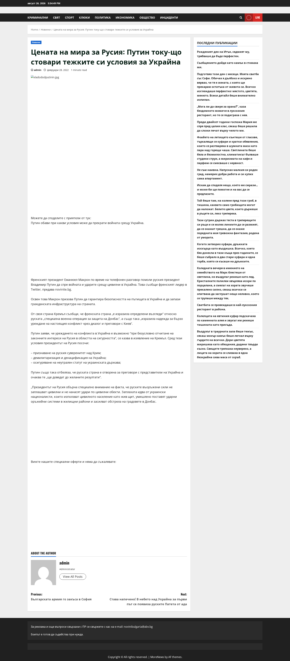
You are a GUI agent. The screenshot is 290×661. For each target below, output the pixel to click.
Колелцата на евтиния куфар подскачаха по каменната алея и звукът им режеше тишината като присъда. (226, 320)
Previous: (61, 596)
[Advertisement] (109, 187)
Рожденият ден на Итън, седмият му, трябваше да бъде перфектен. (223, 54)
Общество (147, 17)
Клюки (84, 17)
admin (37, 70)
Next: (148, 599)
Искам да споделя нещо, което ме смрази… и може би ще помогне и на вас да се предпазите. (227, 189)
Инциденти (169, 17)
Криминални (38, 17)
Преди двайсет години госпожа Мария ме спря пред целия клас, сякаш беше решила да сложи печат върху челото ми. (227, 126)
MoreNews (157, 657)
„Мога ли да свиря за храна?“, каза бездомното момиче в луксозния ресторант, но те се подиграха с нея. (222, 110)
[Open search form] (241, 17)
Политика (103, 17)
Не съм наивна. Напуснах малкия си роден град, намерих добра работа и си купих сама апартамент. (227, 174)
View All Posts (73, 577)
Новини (36, 42)
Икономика (125, 17)
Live (257, 17)
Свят (56, 17)
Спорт (69, 17)
